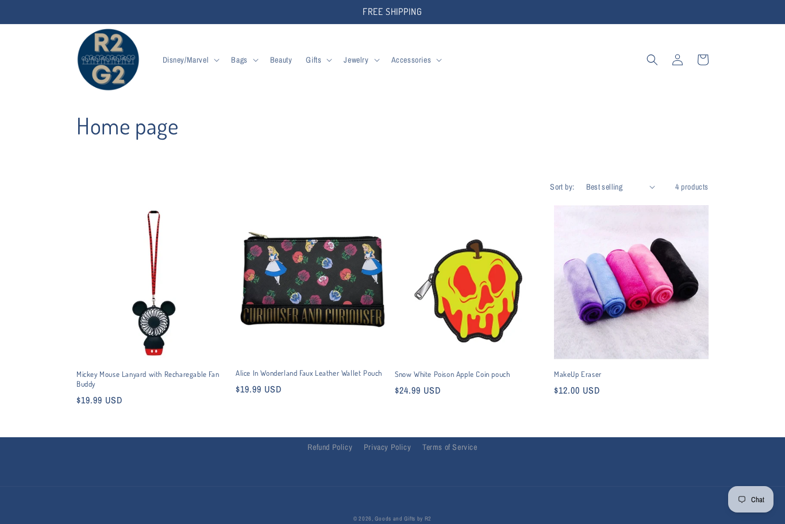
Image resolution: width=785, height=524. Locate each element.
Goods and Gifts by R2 (403, 518)
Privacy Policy (387, 447)
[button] (190, 60)
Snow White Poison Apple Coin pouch (452, 374)
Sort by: (562, 187)
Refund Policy (329, 447)
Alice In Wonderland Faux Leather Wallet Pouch (309, 372)
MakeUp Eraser (578, 374)
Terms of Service (450, 447)
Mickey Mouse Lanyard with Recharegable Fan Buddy (147, 378)
